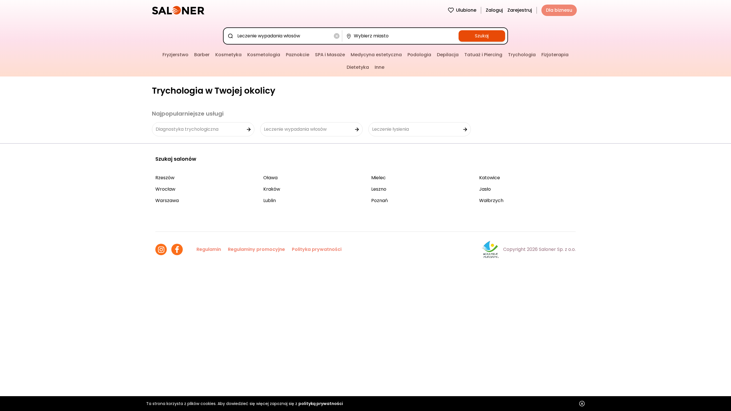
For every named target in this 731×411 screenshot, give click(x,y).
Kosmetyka (228, 54)
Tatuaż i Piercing (483, 54)
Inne (379, 67)
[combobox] (284, 36)
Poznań (379, 200)
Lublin (269, 200)
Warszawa (167, 200)
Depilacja (448, 54)
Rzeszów (164, 177)
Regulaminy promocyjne (256, 249)
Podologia (419, 54)
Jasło (485, 189)
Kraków (271, 189)
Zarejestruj (519, 10)
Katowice (489, 177)
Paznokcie (297, 54)
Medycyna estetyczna (376, 54)
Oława (270, 177)
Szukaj (482, 36)
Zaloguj (494, 10)
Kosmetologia (263, 54)
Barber (202, 54)
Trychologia (522, 54)
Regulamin (208, 249)
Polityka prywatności (317, 249)
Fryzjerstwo (175, 54)
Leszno (378, 189)
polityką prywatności (320, 403)
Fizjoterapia (555, 54)
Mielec (378, 177)
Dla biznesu (559, 10)
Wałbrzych (491, 200)
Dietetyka (358, 67)
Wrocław (165, 189)
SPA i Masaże (330, 54)
